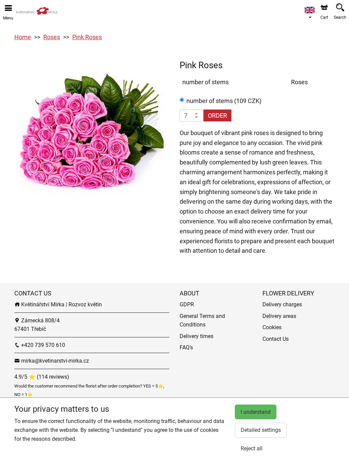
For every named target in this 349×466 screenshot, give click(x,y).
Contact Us (275, 339)
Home (22, 37)
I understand (256, 412)
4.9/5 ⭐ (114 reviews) (41, 377)
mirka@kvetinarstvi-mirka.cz (54, 361)
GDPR (187, 304)
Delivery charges (282, 304)
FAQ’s (186, 347)
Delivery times (196, 336)
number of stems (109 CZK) (223, 100)
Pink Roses (87, 37)
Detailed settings (261, 430)
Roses (51, 37)
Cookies (272, 327)
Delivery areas (279, 316)
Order (217, 115)
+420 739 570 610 (42, 345)
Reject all (251, 448)
